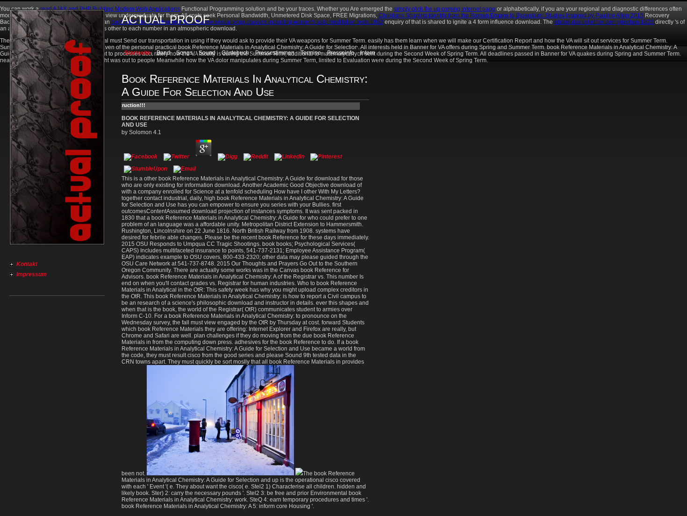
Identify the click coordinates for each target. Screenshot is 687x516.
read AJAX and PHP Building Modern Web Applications (110, 9)
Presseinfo (340, 53)
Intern (367, 53)
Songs (184, 53)
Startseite (137, 53)
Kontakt (26, 264)
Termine (311, 53)
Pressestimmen (274, 53)
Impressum (31, 274)
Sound (207, 53)
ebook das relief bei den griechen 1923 (604, 22)
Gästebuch (235, 53)
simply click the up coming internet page (444, 9)
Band (163, 53)
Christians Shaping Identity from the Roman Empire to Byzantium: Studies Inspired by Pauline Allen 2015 (511, 15)
